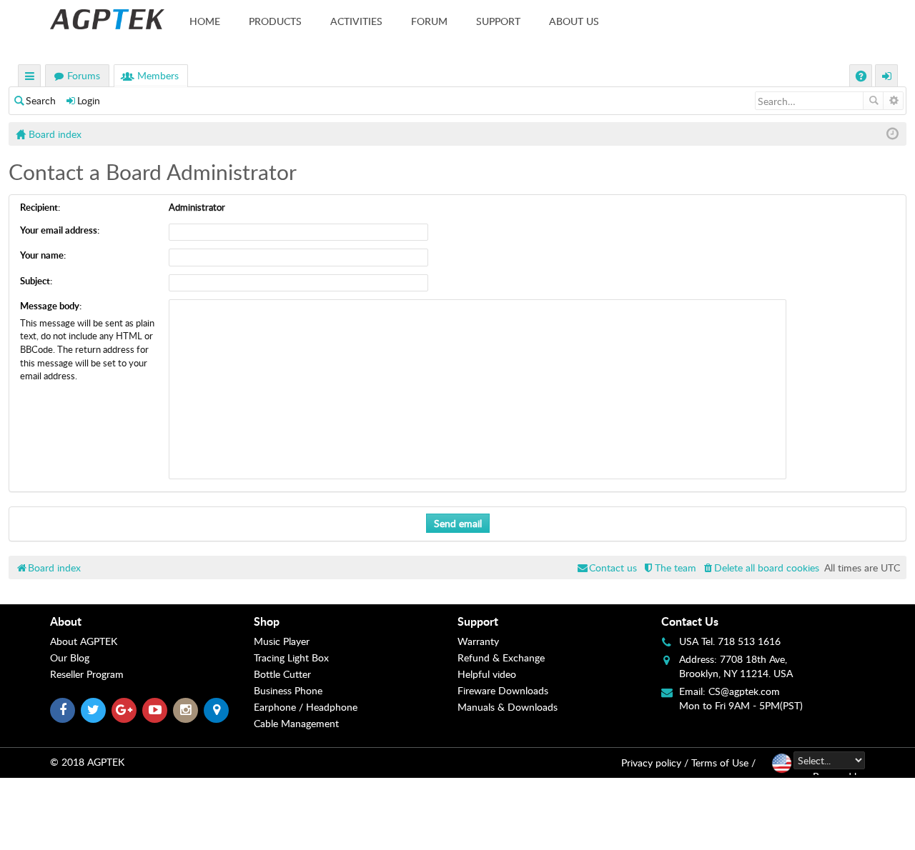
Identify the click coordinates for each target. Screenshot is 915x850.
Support (498, 21)
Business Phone (288, 690)
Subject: (36, 280)
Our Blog (69, 657)
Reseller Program (87, 674)
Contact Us (689, 621)
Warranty (478, 641)
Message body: (50, 305)
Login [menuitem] (887, 77)
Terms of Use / (723, 762)
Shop (267, 621)
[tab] (152, 621)
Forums (83, 75)
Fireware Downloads (503, 690)
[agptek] (107, 19)
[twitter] (93, 710)
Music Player (282, 641)
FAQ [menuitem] (862, 77)
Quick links (30, 77)
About (65, 621)
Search (41, 100)
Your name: (43, 255)
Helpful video (487, 674)
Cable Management (296, 723)
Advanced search (893, 100)
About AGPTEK (83, 641)
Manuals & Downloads (508, 707)
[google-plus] (124, 710)
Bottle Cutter (282, 674)
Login (88, 100)
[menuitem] (760, 567)
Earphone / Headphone (305, 707)
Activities (356, 21)
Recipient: (40, 207)
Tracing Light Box (291, 657)
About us (574, 21)
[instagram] (185, 710)
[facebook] (62, 710)
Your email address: (59, 230)
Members (158, 75)
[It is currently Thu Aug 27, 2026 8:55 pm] (892, 134)
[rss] (216, 710)
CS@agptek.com (744, 691)
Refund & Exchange (501, 657)
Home (204, 21)
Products (275, 21)
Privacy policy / (654, 762)
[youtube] (154, 710)
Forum (429, 21)
